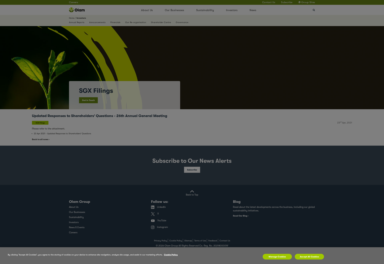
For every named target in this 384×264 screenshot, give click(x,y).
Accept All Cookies (309, 256)
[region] (192, 255)
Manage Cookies (277, 256)
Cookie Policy (171, 255)
